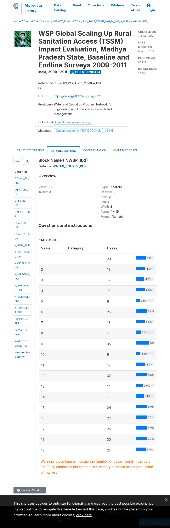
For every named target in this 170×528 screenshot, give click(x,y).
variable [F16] (139, 21)
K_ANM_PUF (22, 245)
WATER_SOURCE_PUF (69, 166)
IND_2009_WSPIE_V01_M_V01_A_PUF (105, 21)
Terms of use (135, 8)
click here (84, 515)
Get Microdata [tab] (126, 150)
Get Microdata (87, 72)
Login (151, 10)
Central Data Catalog (37, 21)
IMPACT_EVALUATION (66, 21)
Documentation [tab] (94, 150)
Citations (117, 5)
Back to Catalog (31, 490)
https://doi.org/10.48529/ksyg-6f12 (77, 96)
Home (17, 21)
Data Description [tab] (63, 150)
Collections (96, 5)
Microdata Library (33, 8)
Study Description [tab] (30, 150)
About (76, 5)
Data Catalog (60, 8)
